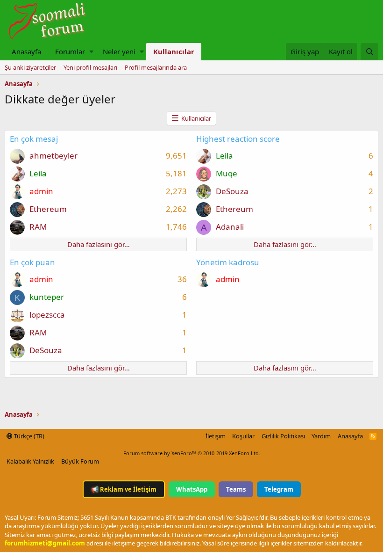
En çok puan (32, 262)
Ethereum (48, 208)
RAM (38, 226)
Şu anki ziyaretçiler (30, 67)
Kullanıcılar (173, 51)
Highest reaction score (238, 138)
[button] (91, 51)
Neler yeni (119, 51)
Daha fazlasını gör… (98, 244)
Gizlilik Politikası (283, 436)
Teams (236, 489)
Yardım (321, 436)
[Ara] (369, 51)
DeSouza (232, 191)
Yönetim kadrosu (227, 262)
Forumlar (70, 51)
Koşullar (243, 436)
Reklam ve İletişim (123, 489)
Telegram (278, 489)
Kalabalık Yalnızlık (30, 461)
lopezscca (47, 314)
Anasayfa (26, 51)
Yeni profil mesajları (90, 67)
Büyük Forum (80, 461)
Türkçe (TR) (28, 436)
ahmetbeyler (53, 155)
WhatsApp (191, 489)
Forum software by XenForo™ (191, 453)
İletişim (216, 436)
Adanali (230, 226)
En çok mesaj (34, 138)
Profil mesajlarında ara (156, 67)
